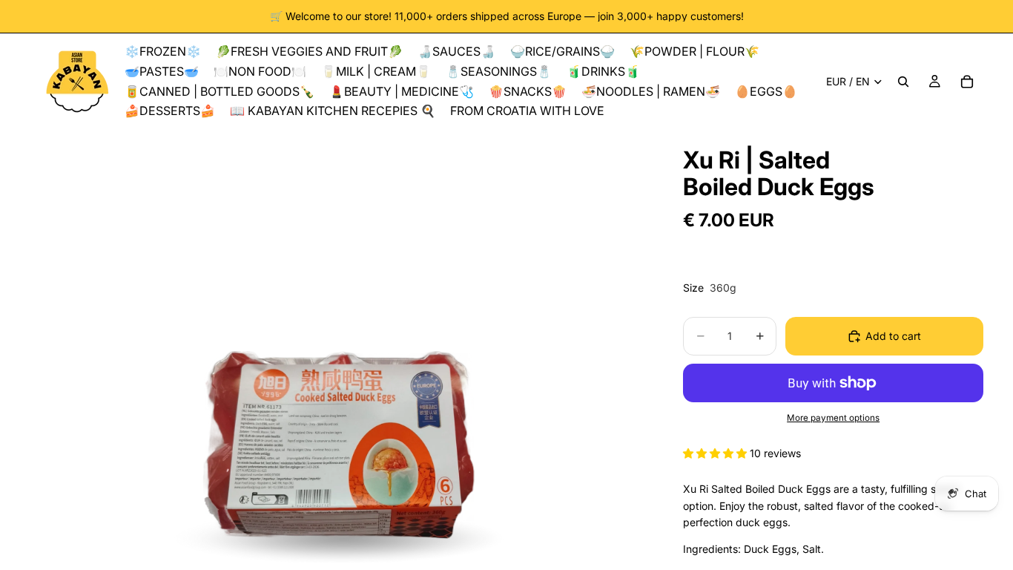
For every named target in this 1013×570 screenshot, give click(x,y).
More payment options (833, 418)
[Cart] (967, 81)
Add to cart (893, 336)
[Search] (903, 81)
